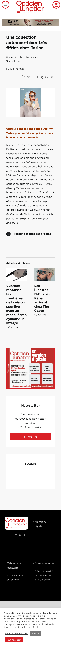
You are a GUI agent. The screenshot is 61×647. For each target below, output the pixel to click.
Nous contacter (44, 563)
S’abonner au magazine (15, 565)
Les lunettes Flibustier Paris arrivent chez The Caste (42, 298)
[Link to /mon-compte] (56, 5)
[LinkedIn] (46, 77)
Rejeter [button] (36, 633)
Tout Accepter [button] (14, 640)
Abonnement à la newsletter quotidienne (44, 575)
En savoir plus (32, 627)
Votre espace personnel (15, 577)
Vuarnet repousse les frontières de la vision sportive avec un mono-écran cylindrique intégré (16, 304)
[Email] (52, 77)
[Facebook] (37, 77)
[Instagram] (24, 535)
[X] (41, 77)
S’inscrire (30, 436)
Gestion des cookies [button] (16, 633)
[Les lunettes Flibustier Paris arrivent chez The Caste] (44, 269)
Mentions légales (40, 524)
